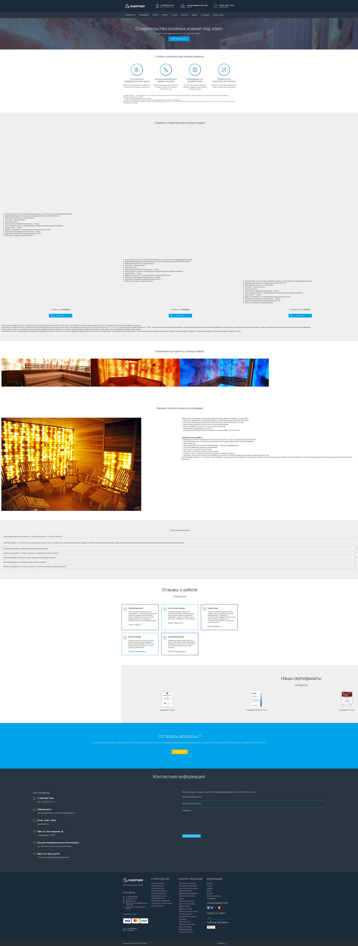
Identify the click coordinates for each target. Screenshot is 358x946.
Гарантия (210, 888)
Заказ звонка (219, 15)
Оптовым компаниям (214, 896)
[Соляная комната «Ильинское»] (135, 373)
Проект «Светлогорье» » (177, 651)
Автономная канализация (187, 883)
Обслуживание (144, 15)
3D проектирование (157, 906)
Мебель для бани (184, 906)
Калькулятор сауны (157, 886)
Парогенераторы (184, 921)
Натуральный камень (186, 914)
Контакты (184, 15)
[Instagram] (215, 907)
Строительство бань (157, 888)
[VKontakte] (208, 907)
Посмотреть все (179, 596)
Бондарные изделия (185, 891)
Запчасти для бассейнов (187, 904)
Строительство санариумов (160, 900)
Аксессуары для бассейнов (188, 886)
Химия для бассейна (185, 929)
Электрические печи (186, 932)
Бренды (194, 15)
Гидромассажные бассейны (188, 893)
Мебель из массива (185, 909)
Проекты (165, 15)
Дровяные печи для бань (187, 896)
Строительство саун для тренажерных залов (159, 897)
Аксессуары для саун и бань (188, 888)
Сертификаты (211, 898)
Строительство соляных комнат (161, 903)
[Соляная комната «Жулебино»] (224, 373)
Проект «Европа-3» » (176, 623)
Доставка (210, 893)
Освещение (183, 919)
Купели (181, 898)
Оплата (209, 891)
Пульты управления (185, 927)
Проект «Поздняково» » (137, 651)
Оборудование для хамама (187, 916)
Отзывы (174, 15)
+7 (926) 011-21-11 (131, 899)
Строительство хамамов (159, 891)
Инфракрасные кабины (186, 901)
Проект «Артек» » (135, 625)
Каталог (155, 15)
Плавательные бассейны (187, 924)
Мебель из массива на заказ (188, 911)
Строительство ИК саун (159, 893)
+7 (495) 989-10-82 (131, 897)
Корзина (206, 15)
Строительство (130, 15)
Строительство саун (157, 883)
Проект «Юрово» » (215, 626)
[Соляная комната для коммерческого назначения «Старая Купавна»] (45, 373)
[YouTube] (219, 907)
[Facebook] (212, 907)
